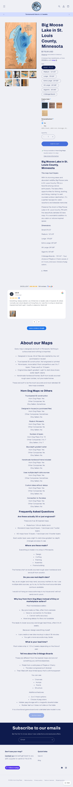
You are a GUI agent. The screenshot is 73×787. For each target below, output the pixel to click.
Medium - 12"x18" (50, 72)
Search (40, 756)
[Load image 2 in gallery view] (16, 74)
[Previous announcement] (4, 14)
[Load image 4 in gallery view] (32, 74)
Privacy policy (38, 780)
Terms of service (49, 780)
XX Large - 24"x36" (50, 85)
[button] (4, 6)
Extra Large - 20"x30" (51, 80)
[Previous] (34, 321)
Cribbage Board (49, 94)
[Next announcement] (69, 14)
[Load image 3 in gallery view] (24, 74)
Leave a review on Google (36, 328)
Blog (39, 760)
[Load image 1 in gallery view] (8, 74)
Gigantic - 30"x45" (50, 89)
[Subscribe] (52, 740)
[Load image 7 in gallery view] (24, 82)
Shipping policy (60, 780)
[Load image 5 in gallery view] (8, 82)
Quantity (44, 133)
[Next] (38, 321)
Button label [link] (36, 715)
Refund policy (29, 780)
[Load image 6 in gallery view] (16, 82)
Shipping (44, 54)
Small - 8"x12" (49, 67)
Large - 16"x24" (49, 76)
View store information (51, 156)
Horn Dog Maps (17, 780)
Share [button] (45, 270)
